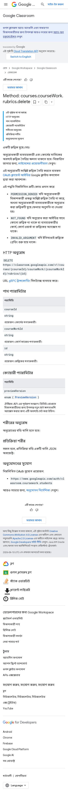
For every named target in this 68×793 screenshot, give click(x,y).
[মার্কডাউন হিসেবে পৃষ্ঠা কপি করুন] (46, 102)
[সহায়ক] (25, 80)
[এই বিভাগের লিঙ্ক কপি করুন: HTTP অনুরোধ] (28, 253)
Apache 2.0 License (23, 538)
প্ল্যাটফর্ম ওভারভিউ (13, 618)
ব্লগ (4, 691)
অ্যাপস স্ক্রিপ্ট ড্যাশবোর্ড (15, 663)
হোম (5, 68)
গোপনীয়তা (20, 775)
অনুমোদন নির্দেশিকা (38, 490)
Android (7, 731)
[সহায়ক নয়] (31, 80)
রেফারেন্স (12, 72)
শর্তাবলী (7, 775)
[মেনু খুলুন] (5, 4)
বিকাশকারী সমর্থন (12, 636)
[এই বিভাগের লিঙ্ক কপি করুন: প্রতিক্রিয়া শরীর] (29, 441)
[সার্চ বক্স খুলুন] (42, 4)
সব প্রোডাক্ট (9, 760)
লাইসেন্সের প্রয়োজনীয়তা (33, 163)
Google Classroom (18, 15)
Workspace (35, 4)
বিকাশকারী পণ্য (11, 624)
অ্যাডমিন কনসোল (12, 657)
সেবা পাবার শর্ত (11, 641)
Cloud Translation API (26, 51)
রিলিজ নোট (9, 630)
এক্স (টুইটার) (9, 702)
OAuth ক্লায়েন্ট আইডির (16, 175)
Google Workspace (22, 68)
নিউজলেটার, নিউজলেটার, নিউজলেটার (24, 696)
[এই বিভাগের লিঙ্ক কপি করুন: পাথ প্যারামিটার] (30, 291)
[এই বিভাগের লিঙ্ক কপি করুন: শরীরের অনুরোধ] (30, 423)
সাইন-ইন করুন (56, 4)
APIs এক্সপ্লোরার (11, 675)
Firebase (8, 743)
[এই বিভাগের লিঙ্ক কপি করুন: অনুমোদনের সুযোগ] (35, 464)
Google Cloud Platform (16, 749)
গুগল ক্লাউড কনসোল (14, 669)
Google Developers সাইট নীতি (26, 542)
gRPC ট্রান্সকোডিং (19, 281)
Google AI (8, 755)
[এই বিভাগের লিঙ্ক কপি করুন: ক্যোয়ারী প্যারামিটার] (37, 373)
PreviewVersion (25, 397)
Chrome (7, 737)
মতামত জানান (14, 87)
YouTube (8, 708)
